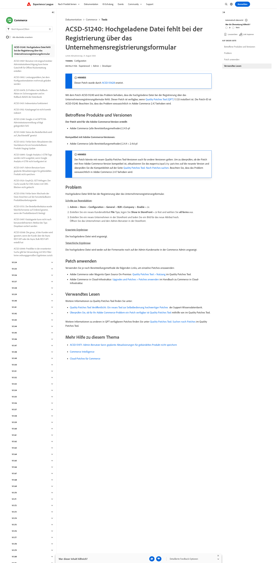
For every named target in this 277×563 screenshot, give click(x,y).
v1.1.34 (14, 262)
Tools (104, 19)
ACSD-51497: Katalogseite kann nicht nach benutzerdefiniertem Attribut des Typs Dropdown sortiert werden (32, 223)
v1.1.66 (14, 467)
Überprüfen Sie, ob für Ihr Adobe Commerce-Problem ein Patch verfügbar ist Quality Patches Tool (120, 312)
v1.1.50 (14, 365)
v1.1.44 (14, 326)
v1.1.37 (14, 281)
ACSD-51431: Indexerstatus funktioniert (31, 103)
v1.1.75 (14, 525)
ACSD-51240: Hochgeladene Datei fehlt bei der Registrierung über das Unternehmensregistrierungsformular (32, 50)
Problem (228, 53)
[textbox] (29, 29)
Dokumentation (73, 19)
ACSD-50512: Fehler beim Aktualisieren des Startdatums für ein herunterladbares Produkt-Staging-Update (33, 145)
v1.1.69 (14, 486)
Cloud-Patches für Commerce (85, 358)
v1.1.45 (14, 333)
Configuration (80, 60)
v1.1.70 (14, 493)
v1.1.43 (14, 320)
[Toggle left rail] (53, 12)
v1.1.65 (14, 461)
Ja (230, 27)
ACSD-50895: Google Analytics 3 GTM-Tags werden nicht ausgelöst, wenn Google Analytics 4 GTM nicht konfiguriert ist (33, 158)
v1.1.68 (14, 480)
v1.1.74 (14, 518)
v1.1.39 (14, 294)
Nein (237, 27)
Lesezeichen (232, 34)
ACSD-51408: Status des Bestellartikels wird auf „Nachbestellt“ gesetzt (33, 134)
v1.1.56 (14, 403)
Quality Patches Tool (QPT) (160, 99)
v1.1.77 (14, 537)
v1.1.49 (14, 358)
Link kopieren (248, 34)
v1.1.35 (14, 269)
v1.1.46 (14, 339)
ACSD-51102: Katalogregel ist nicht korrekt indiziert (32, 111)
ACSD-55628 (108, 82)
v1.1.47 (14, 345)
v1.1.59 (14, 422)
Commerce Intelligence (82, 351)
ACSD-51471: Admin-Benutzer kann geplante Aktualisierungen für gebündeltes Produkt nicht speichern (123, 344)
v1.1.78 (14, 544)
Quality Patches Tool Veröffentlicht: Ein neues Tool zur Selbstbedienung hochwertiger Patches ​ (119, 307)
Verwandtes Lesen (232, 65)
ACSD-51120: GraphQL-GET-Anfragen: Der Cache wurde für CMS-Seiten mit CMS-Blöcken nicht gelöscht (32, 184)
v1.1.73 (14, 512)
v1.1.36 (14, 275)
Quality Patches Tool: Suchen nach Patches (172, 321)
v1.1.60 (14, 429)
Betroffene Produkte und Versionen (239, 46)
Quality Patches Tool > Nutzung (148, 274)
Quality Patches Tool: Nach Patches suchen (146, 167)
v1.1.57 (14, 409)
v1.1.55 (14, 397)
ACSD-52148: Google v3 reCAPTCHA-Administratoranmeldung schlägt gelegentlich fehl (30, 122)
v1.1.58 (14, 416)
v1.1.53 (14, 384)
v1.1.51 (14, 371)
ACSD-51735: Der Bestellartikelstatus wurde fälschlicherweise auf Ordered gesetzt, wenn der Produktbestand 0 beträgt (33, 210)
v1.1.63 (14, 448)
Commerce (91, 19)
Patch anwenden (231, 59)
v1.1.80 (14, 556)
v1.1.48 (14, 352)
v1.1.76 (14, 531)
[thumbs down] (158, 558)
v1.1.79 (14, 550)
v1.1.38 (14, 288)
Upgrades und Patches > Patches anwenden (136, 279)
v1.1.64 (14, 454)
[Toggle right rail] (223, 12)
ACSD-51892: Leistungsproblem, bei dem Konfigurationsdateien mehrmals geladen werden (32, 80)
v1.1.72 (14, 505)
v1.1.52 (14, 377)
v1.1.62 (14, 441)
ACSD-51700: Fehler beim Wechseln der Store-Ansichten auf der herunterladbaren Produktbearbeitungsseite (32, 197)
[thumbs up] (152, 558)
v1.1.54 (14, 390)
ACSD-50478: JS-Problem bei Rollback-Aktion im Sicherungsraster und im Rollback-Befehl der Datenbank (31, 93)
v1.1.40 (14, 301)
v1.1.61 (14, 435)
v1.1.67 (14, 473)
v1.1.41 (14, 307)
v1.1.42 (14, 313)
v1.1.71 (14, 499)
